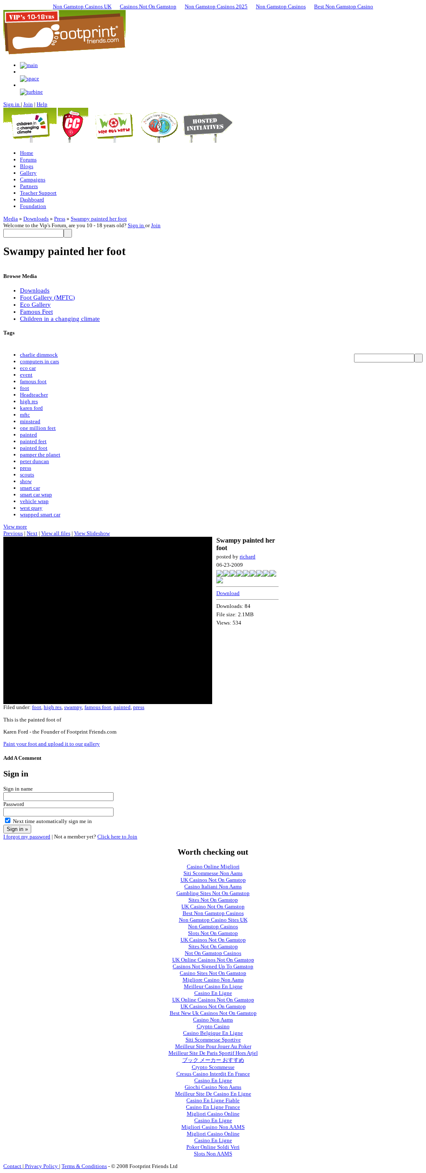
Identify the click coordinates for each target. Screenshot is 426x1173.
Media (10, 219)
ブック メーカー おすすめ (213, 1060)
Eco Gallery (35, 304)
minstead (30, 421)
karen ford (31, 408)
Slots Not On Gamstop (213, 933)
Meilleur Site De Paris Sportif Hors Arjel (213, 1053)
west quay (31, 508)
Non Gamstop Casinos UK (82, 6)
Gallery (28, 173)
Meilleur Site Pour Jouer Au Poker (213, 1046)
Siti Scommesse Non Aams (213, 873)
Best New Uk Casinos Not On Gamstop (213, 1013)
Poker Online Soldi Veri (213, 1147)
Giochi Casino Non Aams (213, 1087)
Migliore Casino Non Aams (213, 980)
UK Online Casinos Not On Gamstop (213, 960)
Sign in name (18, 789)
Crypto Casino (213, 1026)
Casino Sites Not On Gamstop (213, 973)
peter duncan (34, 461)
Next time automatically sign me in (52, 821)
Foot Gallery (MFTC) (47, 297)
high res (29, 401)
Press (59, 219)
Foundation (33, 206)
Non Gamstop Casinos (281, 6)
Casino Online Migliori (213, 866)
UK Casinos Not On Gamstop (213, 880)
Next (32, 533)
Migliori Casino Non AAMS (213, 1127)
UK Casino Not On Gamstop (213, 906)
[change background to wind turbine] (31, 92)
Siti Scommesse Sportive (213, 1040)
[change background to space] (29, 78)
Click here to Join (117, 836)
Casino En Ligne (213, 993)
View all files (55, 533)
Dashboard (32, 199)
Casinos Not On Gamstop (148, 6)
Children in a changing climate (60, 318)
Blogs (26, 166)
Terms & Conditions (84, 1166)
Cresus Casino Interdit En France (213, 1074)
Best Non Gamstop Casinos (213, 913)
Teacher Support (38, 193)
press (25, 468)
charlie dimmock (39, 355)
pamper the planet (40, 454)
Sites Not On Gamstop (213, 900)
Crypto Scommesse (213, 1067)
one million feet (38, 428)
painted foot (33, 448)
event (26, 375)
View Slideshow (92, 533)
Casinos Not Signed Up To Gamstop (213, 966)
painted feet (33, 441)
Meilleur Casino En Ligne (213, 986)
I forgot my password (26, 836)
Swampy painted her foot (99, 219)
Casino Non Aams (213, 1020)
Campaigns (32, 179)
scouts (27, 474)
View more (15, 526)
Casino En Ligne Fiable (213, 1100)
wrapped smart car (40, 514)
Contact (12, 1166)
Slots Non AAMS (213, 1154)
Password (13, 804)
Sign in (12, 104)
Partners (29, 186)
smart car (30, 488)
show (26, 481)
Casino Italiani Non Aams (213, 886)
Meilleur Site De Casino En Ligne (213, 1094)
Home (26, 153)
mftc (25, 415)
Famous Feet (36, 311)
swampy (73, 707)
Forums (28, 159)
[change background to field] (29, 65)
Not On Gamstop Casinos (213, 953)
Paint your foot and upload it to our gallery (51, 744)
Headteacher (34, 395)
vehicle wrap (34, 501)
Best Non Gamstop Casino (343, 6)
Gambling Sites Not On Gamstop (213, 893)
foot (24, 388)
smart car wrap (36, 494)
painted (28, 435)
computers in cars (39, 361)
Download (228, 593)
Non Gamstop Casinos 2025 (216, 6)
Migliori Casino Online (213, 1114)
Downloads (36, 219)
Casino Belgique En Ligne (213, 1033)
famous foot (33, 381)
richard (247, 556)
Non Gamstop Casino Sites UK (213, 920)
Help (42, 104)
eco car (28, 368)
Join (28, 104)
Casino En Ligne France (213, 1107)
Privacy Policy (41, 1166)
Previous (13, 533)
